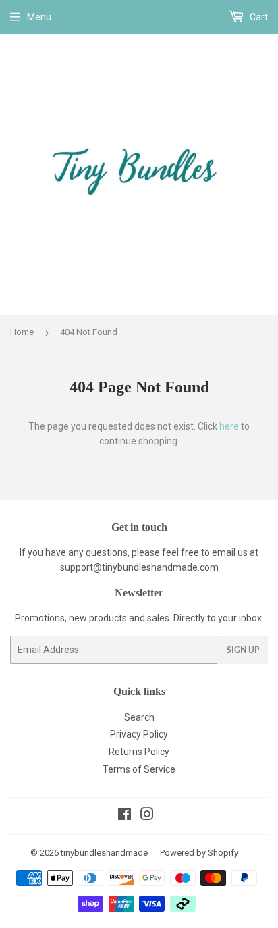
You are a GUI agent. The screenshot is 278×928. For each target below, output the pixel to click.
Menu (39, 16)
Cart (258, 16)
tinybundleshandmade (104, 853)
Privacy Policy (139, 734)
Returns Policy (139, 751)
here (229, 426)
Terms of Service (139, 769)
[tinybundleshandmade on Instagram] (147, 815)
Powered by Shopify (199, 853)
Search (139, 717)
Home (22, 332)
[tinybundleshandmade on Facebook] (124, 815)
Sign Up (243, 650)
